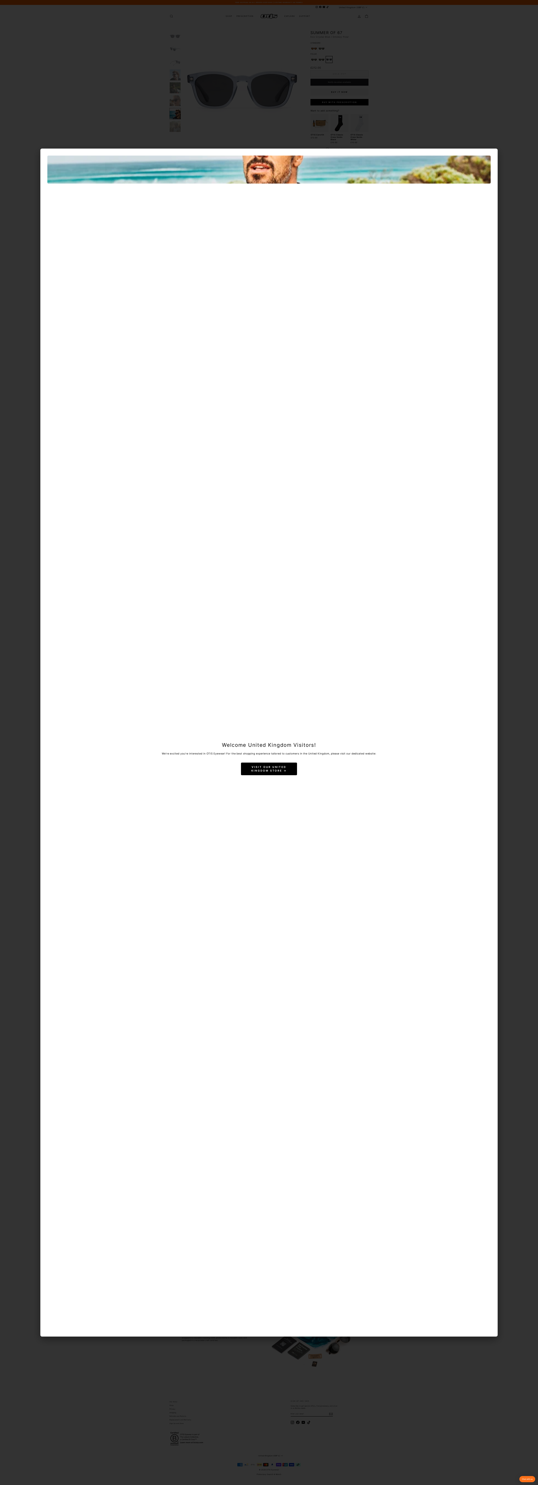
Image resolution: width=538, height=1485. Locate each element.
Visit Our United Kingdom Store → (269, 769)
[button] (527, 1479)
